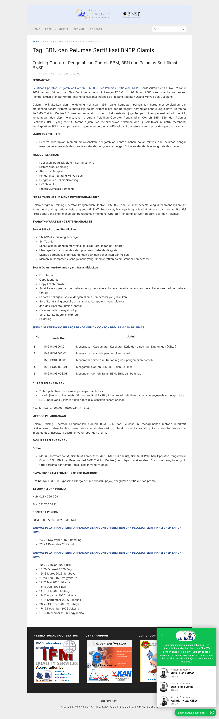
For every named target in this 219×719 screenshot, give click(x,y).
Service (79, 29)
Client (63, 29)
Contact (96, 29)
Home (36, 29)
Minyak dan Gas (43, 73)
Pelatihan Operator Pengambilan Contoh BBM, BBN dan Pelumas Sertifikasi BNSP (85, 88)
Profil (49, 29)
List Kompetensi (109, 700)
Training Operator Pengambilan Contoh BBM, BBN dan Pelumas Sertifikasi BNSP (105, 65)
